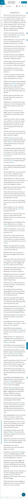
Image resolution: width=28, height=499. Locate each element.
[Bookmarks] (19, 6)
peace (12, 162)
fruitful (6, 442)
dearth (19, 452)
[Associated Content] (27, 13)
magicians (15, 85)
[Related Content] (22, 6)
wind (22, 209)
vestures (17, 354)
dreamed (19, 35)
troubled (13, 83)
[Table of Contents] (2, 6)
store (21, 306)
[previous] (7, 498)
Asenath (9, 381)
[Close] (2, 17)
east (19, 209)
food (21, 403)
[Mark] (2, 20)
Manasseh (11, 432)
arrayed (8, 354)
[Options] (25, 6)
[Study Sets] (16, 6)
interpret (7, 156)
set (7, 347)
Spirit (11, 325)
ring (20, 350)
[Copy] (2, 23)
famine (6, 243)
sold (14, 474)
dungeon (9, 142)
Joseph (11, 388)
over (14, 337)
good (18, 315)
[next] (21, 498)
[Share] (2, 25)
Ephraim (6, 440)
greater (8, 342)
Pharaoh (12, 138)
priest (9, 383)
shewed (6, 226)
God (13, 160)
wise (23, 332)
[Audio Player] (23, 494)
